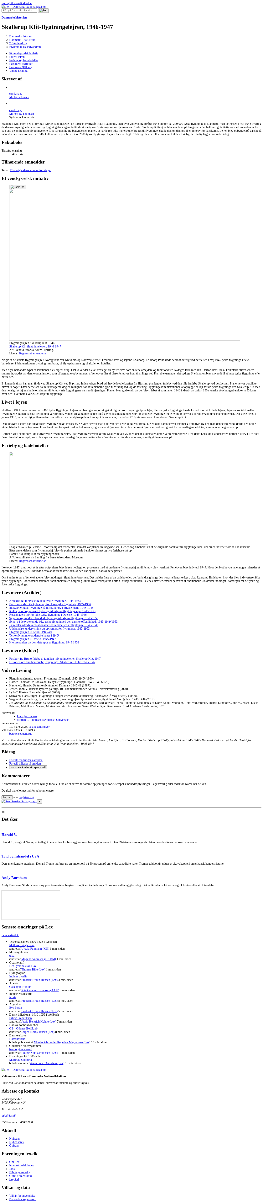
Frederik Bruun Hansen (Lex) (39, 979)
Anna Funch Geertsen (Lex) (47, 1063)
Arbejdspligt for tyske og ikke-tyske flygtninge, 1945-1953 (45, 600)
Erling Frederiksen (20, 1018)
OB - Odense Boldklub (23, 1028)
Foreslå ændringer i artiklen (26, 760)
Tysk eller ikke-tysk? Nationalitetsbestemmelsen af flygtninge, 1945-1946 (53, 625)
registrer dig (26, 797)
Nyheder (14, 1138)
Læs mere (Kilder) (20, 67)
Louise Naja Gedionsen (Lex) (39, 1052)
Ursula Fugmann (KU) (35, 948)
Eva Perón (15, 1007)
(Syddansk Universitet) (43, 719)
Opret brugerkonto (20, 1175)
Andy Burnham (14, 878)
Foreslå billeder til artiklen (25, 763)
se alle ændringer (39, 726)
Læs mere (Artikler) (21, 63)
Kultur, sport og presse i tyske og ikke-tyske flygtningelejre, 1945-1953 (52, 611)
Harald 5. (9, 835)
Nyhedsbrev (16, 1142)
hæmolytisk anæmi (20, 1049)
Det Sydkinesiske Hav (22, 966)
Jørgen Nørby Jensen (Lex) (37, 1032)
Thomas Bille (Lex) (33, 969)
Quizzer (14, 1145)
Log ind (14, 1179)
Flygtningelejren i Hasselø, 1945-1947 (32, 639)
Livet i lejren (17, 56)
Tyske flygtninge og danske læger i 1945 (34, 635)
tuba (11, 955)
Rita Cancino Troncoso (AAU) (40, 990)
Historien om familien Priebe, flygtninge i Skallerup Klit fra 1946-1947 (52, 662)
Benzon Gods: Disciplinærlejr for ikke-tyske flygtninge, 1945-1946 (50, 604)
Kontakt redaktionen (21, 1165)
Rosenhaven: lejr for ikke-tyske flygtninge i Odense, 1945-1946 (48, 614)
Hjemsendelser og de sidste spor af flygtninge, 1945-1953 (44, 642)
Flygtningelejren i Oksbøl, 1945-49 (30, 632)
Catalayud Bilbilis (20, 986)
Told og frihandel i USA (20, 856)
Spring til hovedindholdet (17, 3)
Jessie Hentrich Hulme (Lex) (38, 1021)
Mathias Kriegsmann (21, 945)
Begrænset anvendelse (32, 353)
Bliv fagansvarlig (19, 1172)
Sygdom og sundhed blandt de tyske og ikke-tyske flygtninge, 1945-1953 (53, 618)
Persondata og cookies (22, 1199)
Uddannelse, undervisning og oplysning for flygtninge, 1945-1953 (49, 628)
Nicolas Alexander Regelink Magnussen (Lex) (62, 1042)
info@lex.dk (9, 1115)
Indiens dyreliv (18, 976)
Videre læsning (18, 70)
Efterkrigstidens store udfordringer (30, 170)
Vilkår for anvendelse (22, 1195)
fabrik (12, 997)
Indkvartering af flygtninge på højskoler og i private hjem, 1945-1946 (51, 607)
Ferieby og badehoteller (23, 60)
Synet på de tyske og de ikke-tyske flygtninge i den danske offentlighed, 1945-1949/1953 (63, 621)
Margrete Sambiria (20, 1059)
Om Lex (14, 1162)
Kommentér (28, 767)
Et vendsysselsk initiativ (23, 53)
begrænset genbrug (20, 733)
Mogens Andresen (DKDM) (38, 959)
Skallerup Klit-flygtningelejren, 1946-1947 (35, 346)
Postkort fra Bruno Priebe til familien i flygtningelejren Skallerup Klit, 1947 (55, 658)
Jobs (12, 1168)
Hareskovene (17, 1038)
